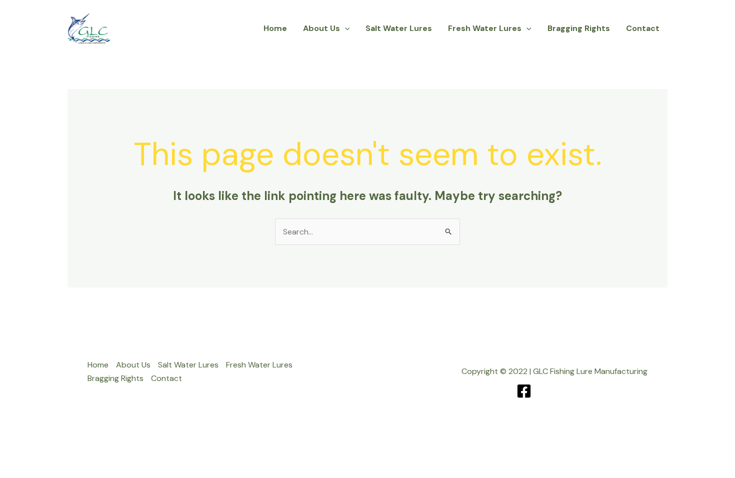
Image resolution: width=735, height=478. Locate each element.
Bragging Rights (579, 28)
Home (275, 28)
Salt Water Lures (399, 28)
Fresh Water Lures (485, 28)
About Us (321, 28)
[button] (345, 28)
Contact (643, 28)
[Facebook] (524, 391)
